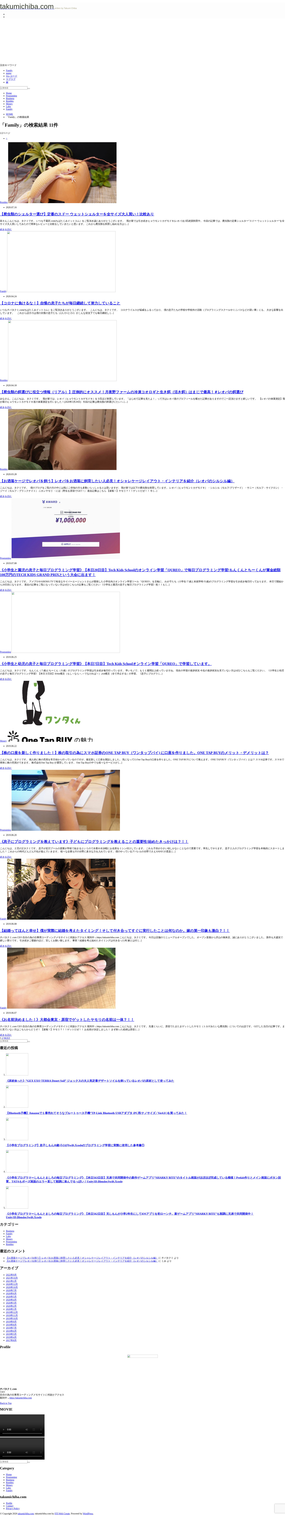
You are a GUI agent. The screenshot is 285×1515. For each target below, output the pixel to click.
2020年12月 (12, 1284)
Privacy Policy (13, 1508)
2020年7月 (11, 1290)
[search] (28, 88)
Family (9, 70)
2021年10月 (12, 1278)
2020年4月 (11, 1300)
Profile (9, 1503)
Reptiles (10, 101)
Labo (8, 106)
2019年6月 (11, 1331)
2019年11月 (12, 1315)
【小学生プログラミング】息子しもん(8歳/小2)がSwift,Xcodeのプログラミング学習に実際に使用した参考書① (75, 1145)
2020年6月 (11, 1293)
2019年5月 (11, 1334)
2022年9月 (11, 1275)
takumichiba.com (26, 1513)
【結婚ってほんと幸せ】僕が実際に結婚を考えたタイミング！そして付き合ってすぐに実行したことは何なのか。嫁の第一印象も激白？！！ (115, 931)
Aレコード (11, 76)
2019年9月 (11, 1321)
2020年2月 (11, 1306)
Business (10, 98)
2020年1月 (11, 1309)
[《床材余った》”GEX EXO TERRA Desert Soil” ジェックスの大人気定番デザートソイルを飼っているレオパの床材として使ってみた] (17, 1074)
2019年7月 (11, 1328)
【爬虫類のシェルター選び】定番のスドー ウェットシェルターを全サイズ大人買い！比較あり (77, 214)
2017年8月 (11, 1340)
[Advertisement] (142, 41)
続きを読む (6, 229)
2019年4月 (11, 1337)
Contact (9, 1506)
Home (9, 93)
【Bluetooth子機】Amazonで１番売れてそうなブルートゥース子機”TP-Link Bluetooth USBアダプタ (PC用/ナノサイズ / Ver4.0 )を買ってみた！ (96, 1113)
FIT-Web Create (62, 1513)
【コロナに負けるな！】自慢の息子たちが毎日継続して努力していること (60, 303)
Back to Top (6, 1403)
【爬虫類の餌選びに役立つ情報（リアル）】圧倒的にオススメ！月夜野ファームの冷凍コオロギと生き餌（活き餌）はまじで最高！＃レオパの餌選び (121, 392)
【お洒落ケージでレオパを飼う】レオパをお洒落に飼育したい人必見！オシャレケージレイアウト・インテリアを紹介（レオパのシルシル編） (117, 481)
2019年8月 (11, 1324)
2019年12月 (12, 1312)
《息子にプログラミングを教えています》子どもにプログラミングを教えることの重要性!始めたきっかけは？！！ (94, 842)
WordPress (88, 1513)
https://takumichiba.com (21, 1398)
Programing (11, 96)
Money (9, 104)
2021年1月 (11, 1281)
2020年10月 (12, 1287)
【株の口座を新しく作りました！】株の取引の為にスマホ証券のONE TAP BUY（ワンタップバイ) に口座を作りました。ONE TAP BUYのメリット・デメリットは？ (134, 753)
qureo (8, 73)
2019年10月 (12, 1318)
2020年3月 (11, 1303)
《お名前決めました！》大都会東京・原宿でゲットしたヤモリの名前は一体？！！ (67, 1020)
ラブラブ (10, 79)
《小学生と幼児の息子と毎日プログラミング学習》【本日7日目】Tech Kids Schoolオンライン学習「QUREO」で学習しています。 (106, 664)
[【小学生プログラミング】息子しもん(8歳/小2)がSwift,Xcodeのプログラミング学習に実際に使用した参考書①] (17, 1139)
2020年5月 (11, 1296)
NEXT (7, 1038)
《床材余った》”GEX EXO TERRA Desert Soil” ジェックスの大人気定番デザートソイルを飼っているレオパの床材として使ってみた (90, 1080)
